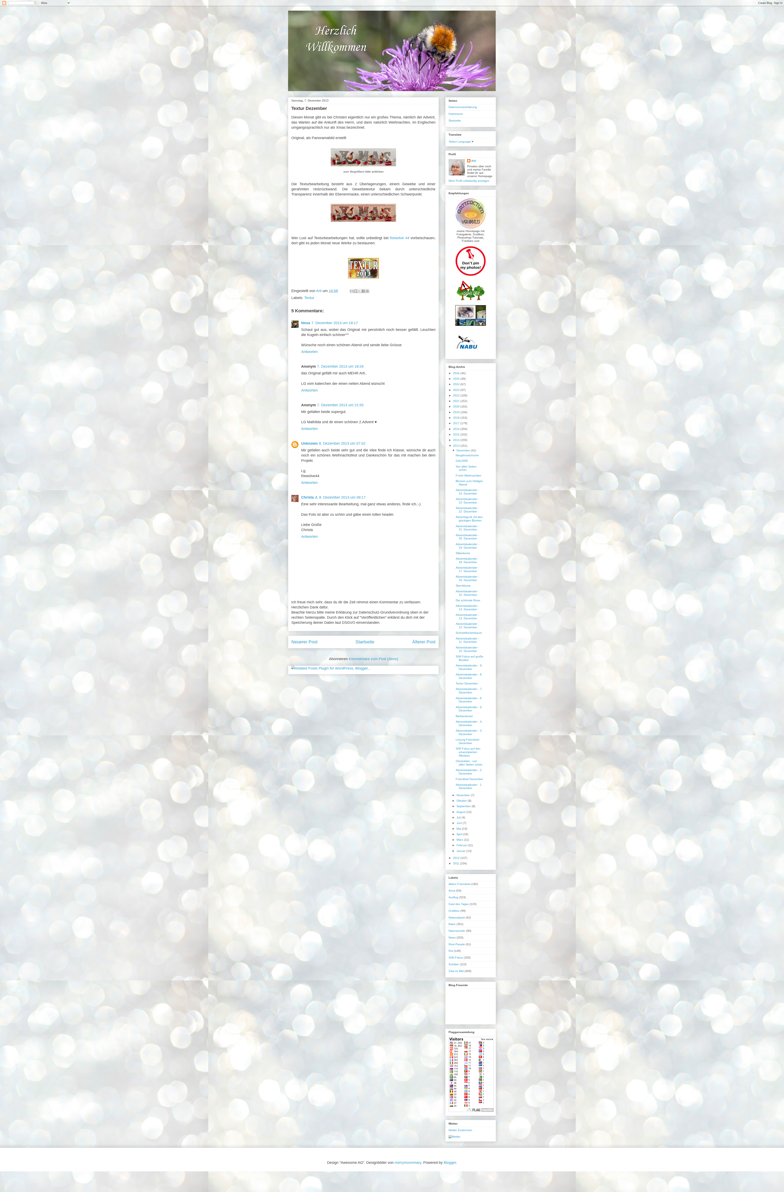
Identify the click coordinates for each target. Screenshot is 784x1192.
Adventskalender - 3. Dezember (469, 732)
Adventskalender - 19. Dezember (467, 545)
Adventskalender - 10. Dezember (467, 649)
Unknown (309, 443)
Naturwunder (457, 930)
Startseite (364, 641)
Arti (473, 160)
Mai (459, 828)
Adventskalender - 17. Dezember (467, 569)
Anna (452, 890)
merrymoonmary (408, 1163)
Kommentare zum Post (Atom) (373, 659)
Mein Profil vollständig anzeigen (469, 180)
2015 (456, 434)
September (464, 806)
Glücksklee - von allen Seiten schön (469, 762)
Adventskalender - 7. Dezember (469, 690)
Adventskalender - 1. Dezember (469, 786)
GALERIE (462, 460)
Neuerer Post (304, 641)
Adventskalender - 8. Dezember (469, 676)
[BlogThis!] (356, 291)
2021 (456, 401)
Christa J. (309, 497)
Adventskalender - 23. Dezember (467, 500)
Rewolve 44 (399, 238)
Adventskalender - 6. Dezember (469, 699)
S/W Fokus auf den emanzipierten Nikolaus (468, 752)
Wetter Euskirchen (460, 1130)
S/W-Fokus (456, 957)
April (460, 834)
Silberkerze (463, 553)
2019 (456, 412)
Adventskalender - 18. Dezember (467, 560)
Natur (452, 924)
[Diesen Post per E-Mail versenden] (352, 291)
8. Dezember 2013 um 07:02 (342, 443)
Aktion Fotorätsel (459, 884)
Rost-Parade (457, 944)
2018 (456, 417)
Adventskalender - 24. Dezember (467, 491)
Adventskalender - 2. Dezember (469, 771)
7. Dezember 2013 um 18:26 (340, 366)
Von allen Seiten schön (466, 468)
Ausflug (453, 897)
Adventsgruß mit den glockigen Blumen (469, 518)
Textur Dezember (467, 683)
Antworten (309, 352)
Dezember (464, 450)
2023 (456, 390)
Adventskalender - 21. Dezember (467, 528)
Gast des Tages (459, 904)
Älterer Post (423, 641)
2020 (456, 406)
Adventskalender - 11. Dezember (467, 640)
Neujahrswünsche (467, 455)
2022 (456, 395)
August (461, 812)
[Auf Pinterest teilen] (367, 291)
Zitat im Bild (456, 971)
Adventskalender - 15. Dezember (467, 593)
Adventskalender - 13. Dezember (467, 616)
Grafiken (454, 910)
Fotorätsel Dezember (469, 779)
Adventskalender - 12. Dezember (467, 625)
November (464, 795)
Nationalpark (457, 917)
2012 (456, 857)
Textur (309, 298)
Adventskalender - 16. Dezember (467, 578)
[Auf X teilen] (359, 291)
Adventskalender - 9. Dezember (469, 667)
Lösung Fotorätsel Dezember (467, 741)
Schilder (454, 964)
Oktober (462, 800)
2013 (456, 445)
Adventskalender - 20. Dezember (467, 536)
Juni (460, 823)
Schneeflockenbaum (469, 632)
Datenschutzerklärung (463, 107)
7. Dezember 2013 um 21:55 (340, 405)
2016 (456, 429)
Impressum (456, 113)
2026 (456, 373)
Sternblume (463, 585)
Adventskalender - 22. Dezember (467, 509)
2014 (456, 440)
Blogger (450, 1163)
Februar (462, 845)
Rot (451, 950)
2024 (456, 384)
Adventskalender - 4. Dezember (469, 723)
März (460, 839)
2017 (456, 423)
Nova (305, 323)
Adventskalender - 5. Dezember (469, 708)
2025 (456, 378)
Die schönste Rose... (469, 600)
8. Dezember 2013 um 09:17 (342, 497)
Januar (461, 851)
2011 (456, 863)
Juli (459, 817)
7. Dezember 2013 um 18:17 (334, 323)
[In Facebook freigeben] (363, 291)
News (452, 937)
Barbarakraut (464, 716)
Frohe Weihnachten (468, 475)
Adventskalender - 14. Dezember (467, 607)
